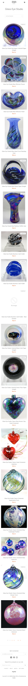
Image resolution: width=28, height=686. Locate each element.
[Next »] (20, 640)
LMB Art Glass (12, 676)
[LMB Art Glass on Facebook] (11, 657)
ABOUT (11, 668)
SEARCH (16, 668)
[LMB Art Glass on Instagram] (17, 657)
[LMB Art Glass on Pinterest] (14, 657)
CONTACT (6, 668)
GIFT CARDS (21, 668)
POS (17, 676)
